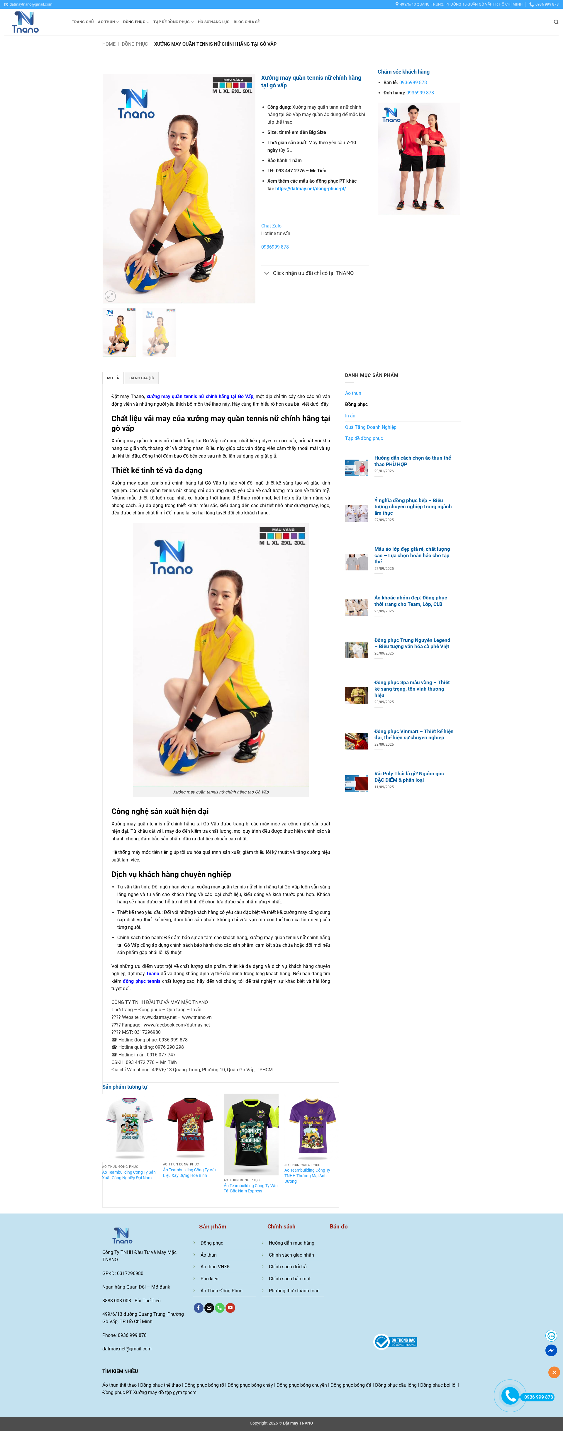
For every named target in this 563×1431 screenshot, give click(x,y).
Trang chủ (83, 22)
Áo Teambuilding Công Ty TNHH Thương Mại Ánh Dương (307, 1176)
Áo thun (106, 22)
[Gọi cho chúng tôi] (220, 1308)
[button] (28, 4)
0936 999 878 (538, 1397)
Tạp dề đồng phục (171, 22)
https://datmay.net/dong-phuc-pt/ (310, 188)
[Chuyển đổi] (267, 273)
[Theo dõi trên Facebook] (199, 1308)
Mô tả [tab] (113, 378)
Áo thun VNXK (215, 1266)
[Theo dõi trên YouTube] (230, 1308)
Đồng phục (134, 22)
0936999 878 (275, 247)
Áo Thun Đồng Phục (221, 1291)
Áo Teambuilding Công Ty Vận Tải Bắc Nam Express (251, 1188)
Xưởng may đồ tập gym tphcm (164, 1392)
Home (109, 44)
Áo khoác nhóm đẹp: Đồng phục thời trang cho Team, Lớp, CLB (410, 601)
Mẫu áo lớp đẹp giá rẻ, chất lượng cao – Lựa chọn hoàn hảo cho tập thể (412, 555)
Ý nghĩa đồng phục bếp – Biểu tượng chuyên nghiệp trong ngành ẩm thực (413, 507)
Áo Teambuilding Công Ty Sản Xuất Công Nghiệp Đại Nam (129, 1175)
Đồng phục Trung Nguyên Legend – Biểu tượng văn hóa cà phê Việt (412, 644)
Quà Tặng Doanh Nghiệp (370, 427)
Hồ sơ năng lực (214, 22)
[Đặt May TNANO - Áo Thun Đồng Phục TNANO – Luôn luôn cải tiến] (33, 22)
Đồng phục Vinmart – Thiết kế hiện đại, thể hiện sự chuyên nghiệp (414, 735)
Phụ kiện (209, 1279)
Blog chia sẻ (247, 22)
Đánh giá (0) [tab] (141, 378)
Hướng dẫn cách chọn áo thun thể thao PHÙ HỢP (412, 461)
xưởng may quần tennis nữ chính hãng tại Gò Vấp (200, 396)
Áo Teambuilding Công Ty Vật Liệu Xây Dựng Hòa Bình (189, 1172)
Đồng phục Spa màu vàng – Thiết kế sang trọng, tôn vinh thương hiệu (412, 689)
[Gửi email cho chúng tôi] (209, 1308)
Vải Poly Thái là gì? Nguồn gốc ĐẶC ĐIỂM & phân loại (409, 777)
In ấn (350, 416)
